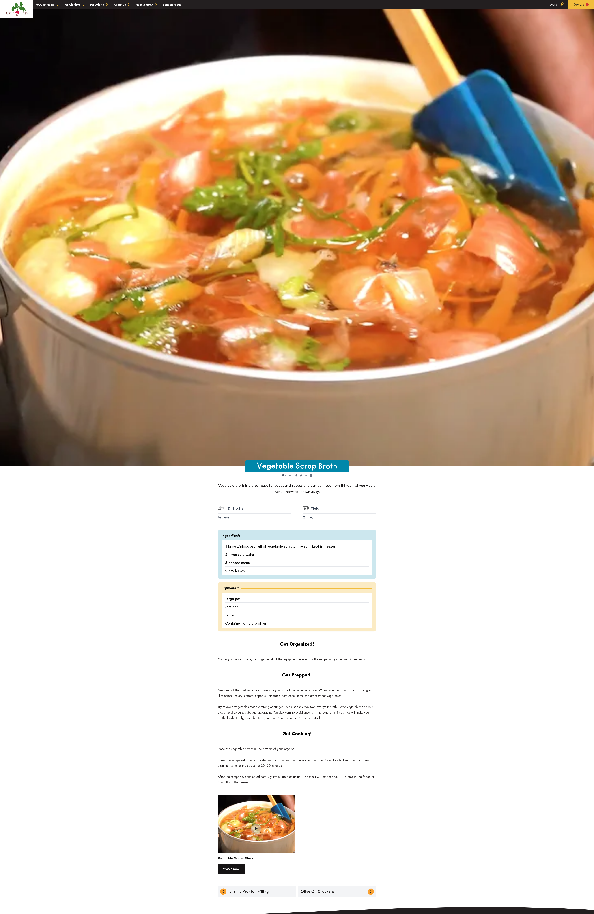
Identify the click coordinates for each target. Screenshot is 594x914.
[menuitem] (295, 475)
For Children (72, 5)
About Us (120, 5)
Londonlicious (172, 5)
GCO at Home (45, 5)
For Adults (97, 5)
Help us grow (144, 5)
